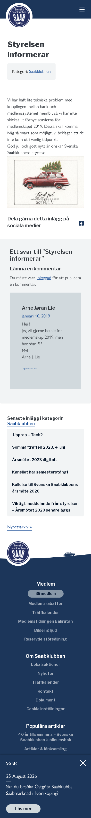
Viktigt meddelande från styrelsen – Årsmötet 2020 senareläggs (45, 506)
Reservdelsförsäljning (45, 639)
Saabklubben (40, 71)
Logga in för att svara (29, 368)
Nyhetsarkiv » (19, 527)
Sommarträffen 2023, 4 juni (38, 447)
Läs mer (23, 808)
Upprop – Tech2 (27, 435)
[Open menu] (82, 9)
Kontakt (45, 691)
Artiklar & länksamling (45, 749)
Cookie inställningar (45, 709)
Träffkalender (45, 612)
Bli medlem (45, 593)
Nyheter (46, 673)
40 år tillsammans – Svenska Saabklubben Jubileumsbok (45, 737)
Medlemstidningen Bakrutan (45, 621)
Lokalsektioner (45, 664)
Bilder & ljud (45, 630)
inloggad (44, 277)
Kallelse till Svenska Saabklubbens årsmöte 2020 (45, 487)
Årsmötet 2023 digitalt (34, 459)
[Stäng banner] (83, 763)
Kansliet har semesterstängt (40, 472)
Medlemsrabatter (45, 603)
